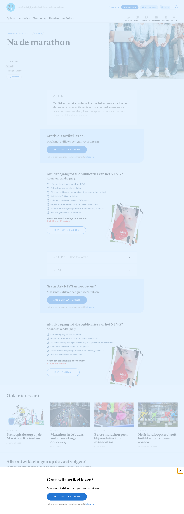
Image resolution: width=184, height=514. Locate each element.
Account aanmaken (66, 496)
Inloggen (89, 504)
